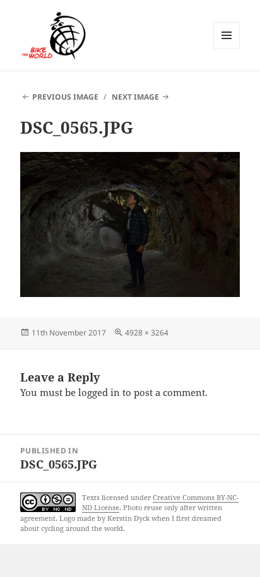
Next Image (135, 96)
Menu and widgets (227, 48)
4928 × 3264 (146, 332)
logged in (99, 392)
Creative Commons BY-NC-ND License (160, 502)
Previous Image (65, 96)
